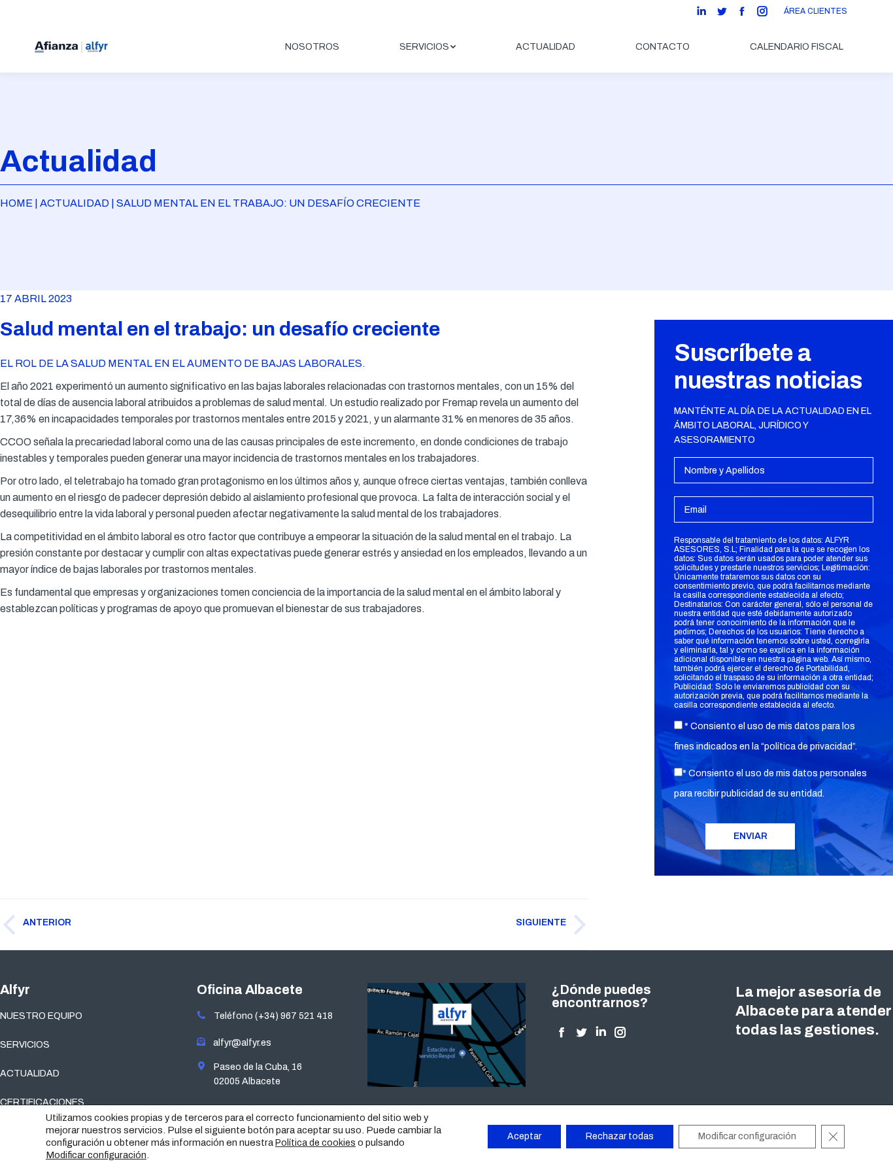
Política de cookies (315, 1143)
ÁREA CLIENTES (815, 11)
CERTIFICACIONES (42, 1102)
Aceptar (524, 1136)
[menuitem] (312, 47)
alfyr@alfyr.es (239, 1043)
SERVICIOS (25, 1045)
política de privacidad (808, 746)
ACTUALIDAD (29, 1073)
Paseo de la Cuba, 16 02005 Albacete (254, 1074)
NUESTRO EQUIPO (41, 1016)
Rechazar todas (620, 1136)
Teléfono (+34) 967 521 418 (269, 1016)
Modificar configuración (96, 1155)
